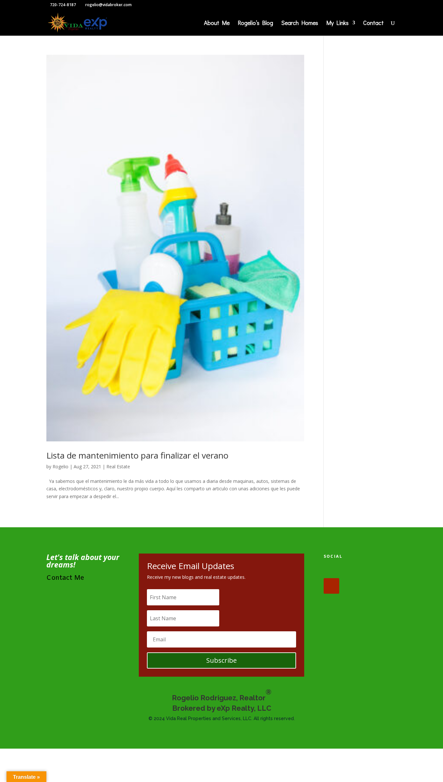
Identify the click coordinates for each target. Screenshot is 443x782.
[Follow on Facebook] (331, 570)
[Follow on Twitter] (351, 570)
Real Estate (118, 466)
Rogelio (60, 466)
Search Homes (299, 23)
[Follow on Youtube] (331, 586)
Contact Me (65, 578)
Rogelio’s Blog (255, 23)
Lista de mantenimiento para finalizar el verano (137, 455)
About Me (217, 23)
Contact (373, 23)
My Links (337, 23)
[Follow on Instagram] (371, 570)
